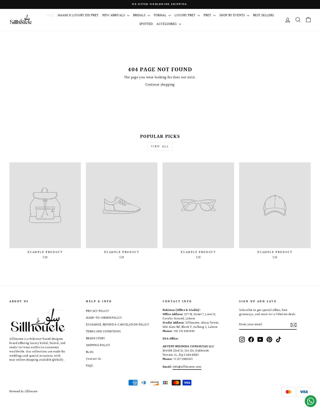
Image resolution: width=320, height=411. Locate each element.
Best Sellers (263, 15)
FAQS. (90, 365)
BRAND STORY (95, 338)
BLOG (90, 352)
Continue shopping (160, 84)
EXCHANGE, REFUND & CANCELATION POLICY (117, 324)
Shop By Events (232, 15)
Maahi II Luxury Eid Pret (78, 15)
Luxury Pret (185, 15)
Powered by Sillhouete (23, 391)
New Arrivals (114, 15)
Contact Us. (94, 359)
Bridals (139, 15)
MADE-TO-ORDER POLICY (104, 318)
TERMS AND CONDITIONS (103, 331)
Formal (160, 15)
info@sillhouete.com (187, 367)
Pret (208, 15)
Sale (50, 15)
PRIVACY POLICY (97, 311)
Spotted (146, 24)
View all (160, 146)
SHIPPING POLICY (98, 345)
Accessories (167, 24)
